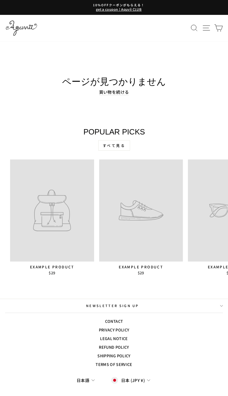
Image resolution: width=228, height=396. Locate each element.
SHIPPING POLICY (113, 356)
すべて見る (114, 145)
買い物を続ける (114, 92)
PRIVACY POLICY (114, 330)
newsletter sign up (112, 305)
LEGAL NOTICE (114, 338)
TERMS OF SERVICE (114, 364)
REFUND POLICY (114, 347)
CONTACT (114, 321)
